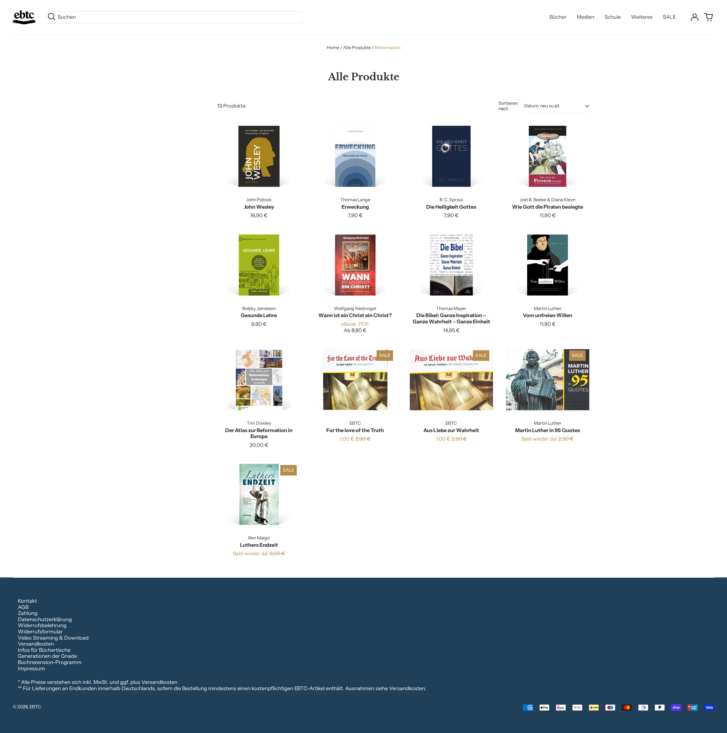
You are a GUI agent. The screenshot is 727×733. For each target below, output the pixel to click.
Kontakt (27, 601)
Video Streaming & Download (53, 638)
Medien (585, 17)
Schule (613, 17)
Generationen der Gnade (47, 656)
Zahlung (27, 613)
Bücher (558, 17)
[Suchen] (51, 17)
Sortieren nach (508, 106)
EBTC (35, 706)
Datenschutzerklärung (45, 619)
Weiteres (642, 17)
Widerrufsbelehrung (42, 625)
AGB (23, 607)
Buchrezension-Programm (50, 662)
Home (333, 47)
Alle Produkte (357, 47)
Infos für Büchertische (44, 650)
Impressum (31, 668)
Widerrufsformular (40, 632)
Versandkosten (36, 644)
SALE (669, 17)
